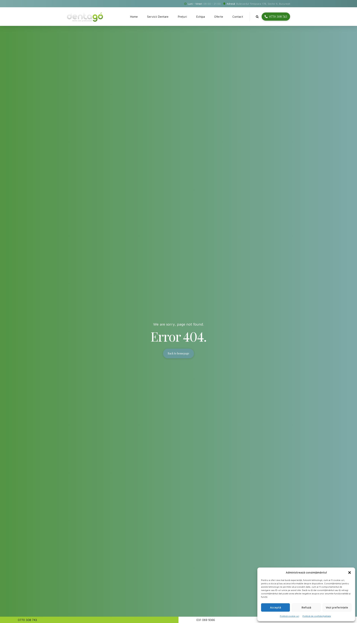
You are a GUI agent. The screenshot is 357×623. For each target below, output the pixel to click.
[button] (349, 572)
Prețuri (182, 16)
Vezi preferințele (337, 607)
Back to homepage (178, 353)
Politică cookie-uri (289, 616)
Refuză (306, 607)
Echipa (200, 16)
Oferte (218, 16)
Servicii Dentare (157, 16)
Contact (237, 16)
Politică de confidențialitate (317, 616)
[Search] (257, 16)
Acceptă (275, 607)
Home (134, 16)
